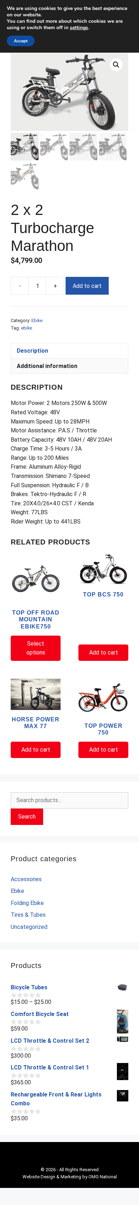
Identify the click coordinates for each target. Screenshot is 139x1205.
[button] (116, 64)
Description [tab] (32, 350)
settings (79, 28)
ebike (26, 328)
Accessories (26, 879)
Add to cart (87, 286)
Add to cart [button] (103, 652)
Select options (35, 648)
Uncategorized (29, 927)
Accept (20, 41)
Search (27, 816)
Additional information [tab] (47, 366)
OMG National (102, 1176)
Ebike (36, 320)
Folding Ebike (27, 903)
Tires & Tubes (28, 914)
